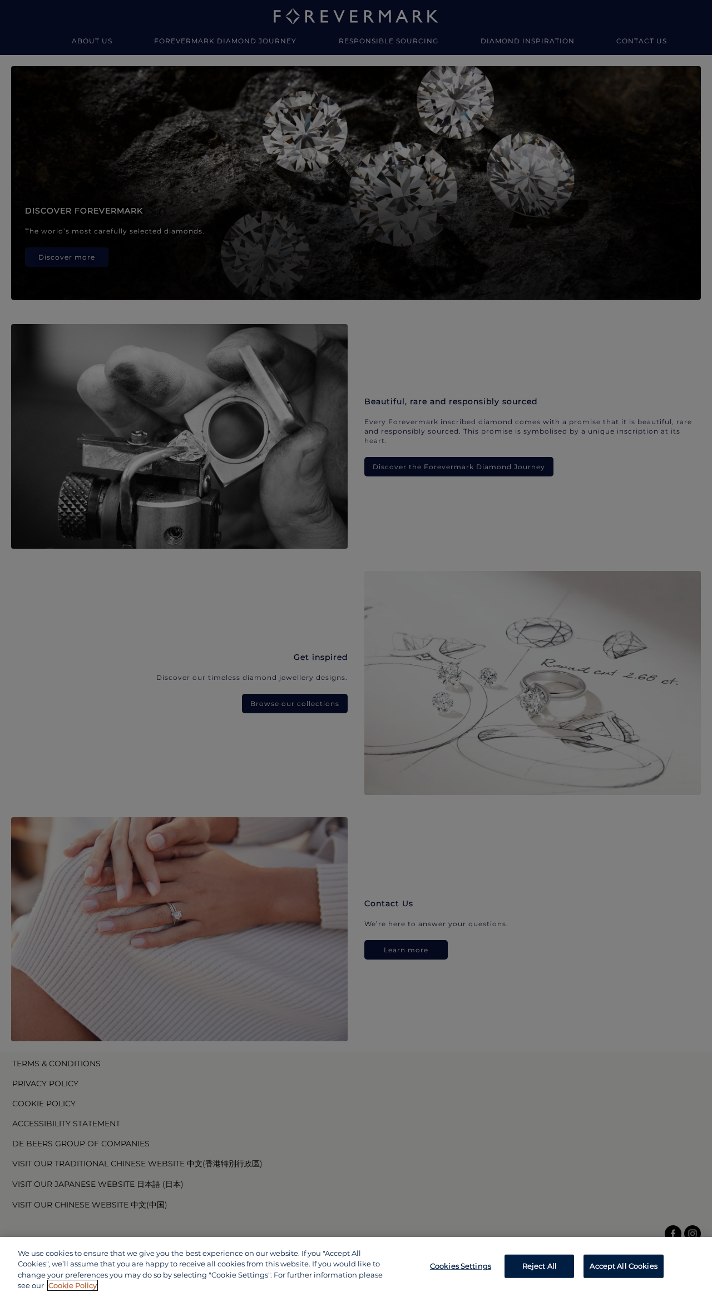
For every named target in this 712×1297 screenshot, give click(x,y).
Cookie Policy (72, 1285)
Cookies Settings (460, 1265)
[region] (356, 1267)
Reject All (539, 1265)
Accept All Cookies (623, 1265)
